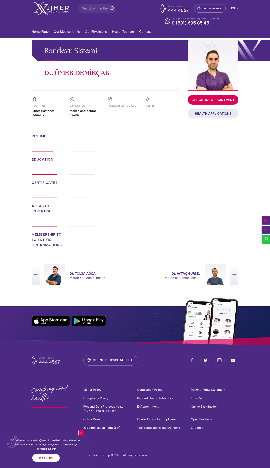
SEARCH (112, 8)
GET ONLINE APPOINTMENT (213, 100)
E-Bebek (197, 428)
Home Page (40, 32)
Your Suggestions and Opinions (158, 428)
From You (197, 398)
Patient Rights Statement (208, 390)
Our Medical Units (67, 32)
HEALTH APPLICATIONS (213, 114)
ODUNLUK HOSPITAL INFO (112, 360)
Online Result (92, 419)
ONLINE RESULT (212, 8)
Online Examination (204, 406)
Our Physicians (96, 32)
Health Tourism (123, 32)
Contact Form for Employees (157, 419)
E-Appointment (148, 406)
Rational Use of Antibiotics (155, 398)
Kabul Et (46, 458)
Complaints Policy (95, 398)
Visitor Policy (92, 390)
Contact (145, 32)
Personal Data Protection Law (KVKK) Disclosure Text (103, 409)
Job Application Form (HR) (102, 428)
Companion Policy (149, 390)
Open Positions (201, 419)
